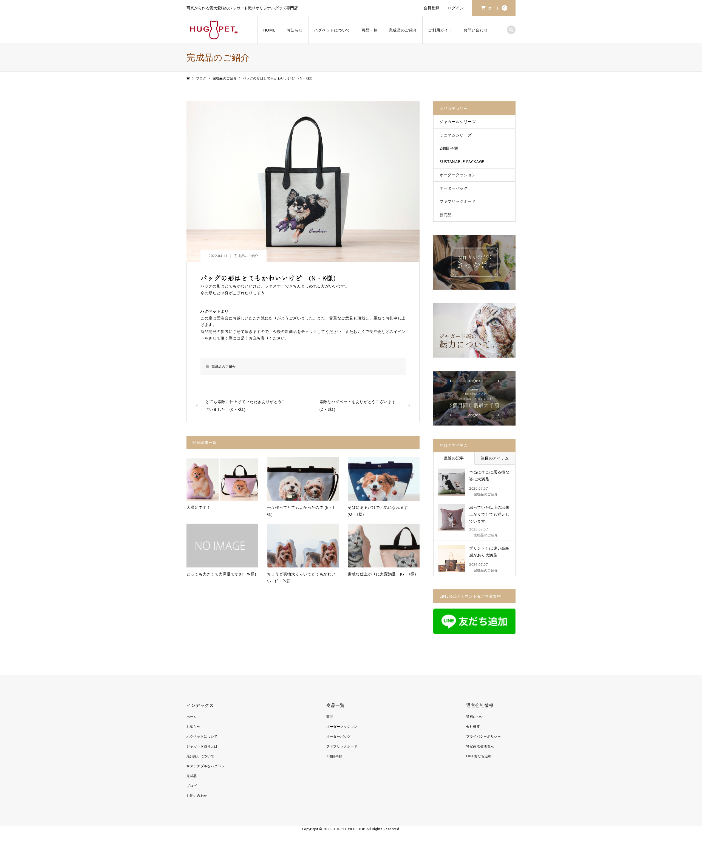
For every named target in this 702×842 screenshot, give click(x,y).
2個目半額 (449, 148)
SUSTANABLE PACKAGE (462, 161)
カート (497, 7)
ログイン (456, 7)
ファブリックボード (458, 201)
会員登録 (431, 7)
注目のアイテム (495, 458)
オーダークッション (458, 174)
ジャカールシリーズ (458, 121)
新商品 (446, 214)
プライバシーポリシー (483, 736)
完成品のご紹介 (403, 30)
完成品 (191, 776)
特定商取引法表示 (480, 746)
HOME (269, 30)
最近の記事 (454, 458)
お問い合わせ (475, 30)
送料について (476, 716)
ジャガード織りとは (202, 746)
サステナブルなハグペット (207, 766)
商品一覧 (369, 30)
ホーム (191, 716)
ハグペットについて (332, 30)
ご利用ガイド (440, 30)
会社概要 (473, 726)
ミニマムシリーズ (456, 135)
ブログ (191, 785)
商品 (329, 716)
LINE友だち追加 (478, 756)
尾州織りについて (200, 756)
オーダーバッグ (454, 188)
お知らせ (295, 30)
